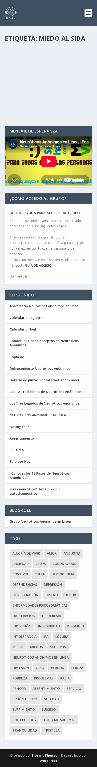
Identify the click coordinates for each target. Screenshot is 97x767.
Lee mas (19, 105)
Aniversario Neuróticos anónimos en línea (44, 306)
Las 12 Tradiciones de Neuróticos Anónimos (45, 391)
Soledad (51, 699)
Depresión (53, 584)
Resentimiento (22, 438)
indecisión (21, 626)
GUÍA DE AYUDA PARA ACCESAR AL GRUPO (45, 213)
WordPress (48, 760)
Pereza (77, 668)
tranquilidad (24, 730)
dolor (70, 595)
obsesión (20, 668)
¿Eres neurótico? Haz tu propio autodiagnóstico (35, 491)
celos (41, 563)
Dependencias (24, 584)
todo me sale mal (59, 720)
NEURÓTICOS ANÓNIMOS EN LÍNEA (38, 415)
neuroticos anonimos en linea (40, 657)
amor (52, 553)
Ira (45, 636)
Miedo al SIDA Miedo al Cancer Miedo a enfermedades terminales (46, 55)
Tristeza (52, 730)
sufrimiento (23, 709)
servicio (74, 688)
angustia (72, 553)
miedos (36, 647)
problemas (43, 678)
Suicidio (49, 709)
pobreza (19, 678)
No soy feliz (19, 426)
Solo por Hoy (20, 461)
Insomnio (75, 626)
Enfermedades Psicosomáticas (40, 605)
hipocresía (51, 615)
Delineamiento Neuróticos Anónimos (40, 368)
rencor (19, 688)
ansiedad (20, 563)
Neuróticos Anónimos (66, 64)
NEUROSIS (58, 647)
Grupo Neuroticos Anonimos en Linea (40, 521)
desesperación (25, 595)
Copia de (17, 357)
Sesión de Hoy (24, 699)
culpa (40, 574)
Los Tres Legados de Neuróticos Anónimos (44, 403)
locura (61, 636)
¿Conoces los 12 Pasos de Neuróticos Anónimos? (40, 475)
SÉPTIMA (17, 450)
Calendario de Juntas (27, 317)
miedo (17, 647)
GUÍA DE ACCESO (38, 265)
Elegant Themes (44, 755)
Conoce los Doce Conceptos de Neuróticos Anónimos (44, 343)
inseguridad (49, 626)
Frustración (23, 615)
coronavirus (64, 563)
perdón (58, 668)
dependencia (63, 574)
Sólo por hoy (24, 720)
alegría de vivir (26, 553)
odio (40, 668)
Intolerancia (24, 636)
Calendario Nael (23, 329)
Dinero (51, 595)
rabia (65, 678)
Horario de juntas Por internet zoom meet (45, 380)
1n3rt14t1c (22, 64)
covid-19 (20, 574)
